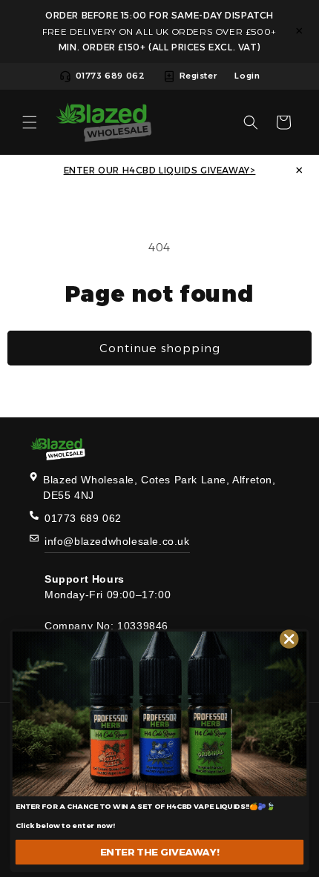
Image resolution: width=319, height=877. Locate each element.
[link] (159, 714)
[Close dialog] (289, 639)
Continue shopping (159, 348)
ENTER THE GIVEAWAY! (160, 852)
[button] (29, 122)
